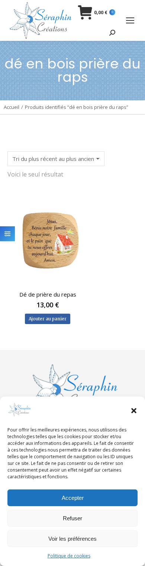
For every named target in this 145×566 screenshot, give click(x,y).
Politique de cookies (69, 556)
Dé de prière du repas (47, 294)
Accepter (73, 498)
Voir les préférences (72, 539)
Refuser (72, 518)
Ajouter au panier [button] (48, 318)
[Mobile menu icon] (130, 20)
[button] (134, 410)
